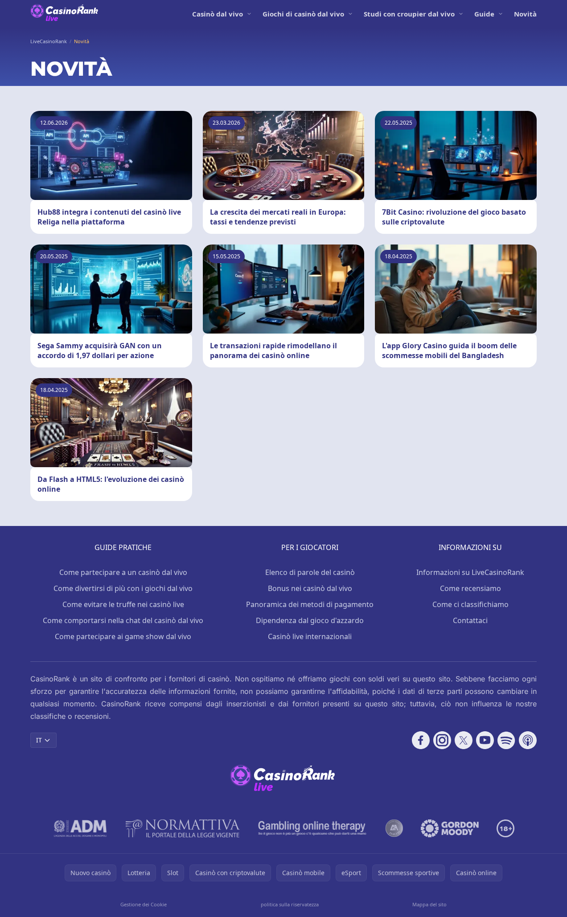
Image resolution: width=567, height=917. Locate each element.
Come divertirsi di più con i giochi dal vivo (123, 588)
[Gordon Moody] (450, 828)
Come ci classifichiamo (470, 604)
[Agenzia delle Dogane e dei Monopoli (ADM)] (80, 828)
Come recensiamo (470, 588)
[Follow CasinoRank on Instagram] (442, 740)
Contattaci (470, 620)
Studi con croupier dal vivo (409, 13)
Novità (525, 13)
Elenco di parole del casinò (310, 572)
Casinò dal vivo (217, 13)
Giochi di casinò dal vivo (303, 13)
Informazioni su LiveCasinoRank (470, 572)
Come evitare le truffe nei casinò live (123, 604)
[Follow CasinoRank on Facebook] (421, 740)
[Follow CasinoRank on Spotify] (506, 740)
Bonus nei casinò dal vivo (310, 588)
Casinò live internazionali (310, 636)
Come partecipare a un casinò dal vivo (123, 572)
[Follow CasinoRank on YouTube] (485, 740)
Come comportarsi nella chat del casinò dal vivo (123, 620)
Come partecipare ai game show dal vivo (123, 636)
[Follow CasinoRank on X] (463, 740)
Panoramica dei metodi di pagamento (310, 604)
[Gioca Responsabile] (312, 828)
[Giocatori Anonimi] (394, 828)
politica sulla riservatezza (290, 904)
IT (39, 740)
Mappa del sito (429, 904)
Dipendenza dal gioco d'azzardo (310, 620)
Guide (484, 13)
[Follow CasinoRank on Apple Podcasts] (528, 740)
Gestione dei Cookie (143, 904)
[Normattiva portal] (183, 828)
